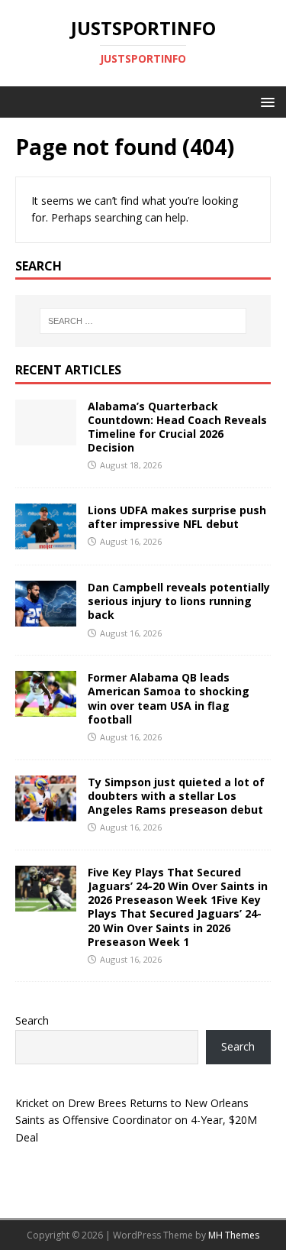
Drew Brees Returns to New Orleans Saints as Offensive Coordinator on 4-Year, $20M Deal (136, 1120)
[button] (265, 101)
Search (32, 1020)
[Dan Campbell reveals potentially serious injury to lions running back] (45, 617)
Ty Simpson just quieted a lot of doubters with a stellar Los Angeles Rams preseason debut (176, 796)
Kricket (32, 1103)
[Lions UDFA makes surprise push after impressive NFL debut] (45, 540)
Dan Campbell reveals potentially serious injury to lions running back (179, 601)
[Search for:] (143, 321)
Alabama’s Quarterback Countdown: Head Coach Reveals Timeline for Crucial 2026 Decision (177, 427)
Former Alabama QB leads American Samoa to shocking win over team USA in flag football (168, 698)
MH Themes (233, 1235)
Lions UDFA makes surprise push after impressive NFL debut (177, 517)
